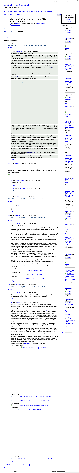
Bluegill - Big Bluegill (17, 4)
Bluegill (15, 471)
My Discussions (18, 14)
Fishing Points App (18, 76)
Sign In (59, 1)
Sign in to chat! (68, 472)
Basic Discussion (41, 23)
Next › (27, 464)
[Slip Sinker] (6, 21)
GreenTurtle (68, 99)
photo (71, 66)
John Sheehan (20, 180)
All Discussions (8, 14)
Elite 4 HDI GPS (47, 67)
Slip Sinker (18, 23)
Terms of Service (71, 471)
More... (68, 332)
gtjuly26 (67, 84)
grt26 (66, 69)
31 (23, 464)
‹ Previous (7, 464)
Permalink (9, 43)
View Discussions (15, 25)
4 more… (67, 116)
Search (77, 1)
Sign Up (55, 1)
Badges (54, 471)
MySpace (7, 31)
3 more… (67, 264)
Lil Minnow (27, 343)
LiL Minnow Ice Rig (32, 152)
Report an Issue (61, 471)
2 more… (67, 48)
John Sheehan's (69, 66)
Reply (10, 47)
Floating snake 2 (69, 127)
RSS (4, 467)
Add (60, 14)
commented (67, 65)
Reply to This (8, 37)
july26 (66, 141)
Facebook (14, 31)
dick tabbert (67, 177)
